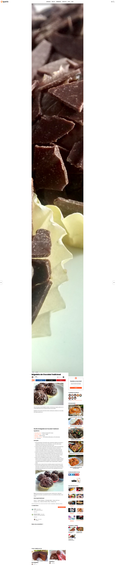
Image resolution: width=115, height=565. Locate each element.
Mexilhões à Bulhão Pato (76, 439)
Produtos (64, 1)
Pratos (53, 1)
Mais (72, 1)
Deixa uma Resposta (62, 507)
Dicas (69, 1)
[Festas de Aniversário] (71, 518)
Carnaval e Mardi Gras (80, 513)
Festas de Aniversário (72, 521)
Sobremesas (58, 1)
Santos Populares (80, 505)
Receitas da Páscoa (72, 498)
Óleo (35, 438)
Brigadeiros (51, 561)
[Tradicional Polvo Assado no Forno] (75, 446)
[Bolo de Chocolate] (1, 282)
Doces (56, 559)
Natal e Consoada (80, 492)
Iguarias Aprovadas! (71, 492)
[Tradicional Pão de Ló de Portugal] (75, 410)
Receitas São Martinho (72, 506)
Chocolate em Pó (38, 432)
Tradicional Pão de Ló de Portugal (76, 417)
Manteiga (36, 435)
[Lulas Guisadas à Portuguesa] (75, 421)
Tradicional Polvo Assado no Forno (76, 453)
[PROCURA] (113, 2)
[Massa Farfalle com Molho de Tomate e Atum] (75, 460)
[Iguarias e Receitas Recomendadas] (71, 489)
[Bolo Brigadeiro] (40, 555)
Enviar (76, 387)
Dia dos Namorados (79, 520)
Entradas (48, 1)
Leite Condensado (38, 434)
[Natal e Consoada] (79, 489)
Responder (35, 511)
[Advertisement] (49, 420)
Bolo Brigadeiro (35, 562)
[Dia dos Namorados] (79, 518)
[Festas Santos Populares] (79, 503)
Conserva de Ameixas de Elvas (71, 540)
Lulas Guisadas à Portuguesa (76, 426)
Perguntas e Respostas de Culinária (77, 400)
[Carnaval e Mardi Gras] (79, 510)
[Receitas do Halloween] (71, 510)
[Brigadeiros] (57, 555)
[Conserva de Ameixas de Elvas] (71, 536)
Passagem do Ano (80, 498)
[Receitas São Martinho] (71, 503)
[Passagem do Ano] (79, 496)
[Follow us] (111, 2)
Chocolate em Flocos (36, 503)
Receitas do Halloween (72, 513)
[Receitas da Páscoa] (71, 496)
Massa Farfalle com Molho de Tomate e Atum (76, 468)
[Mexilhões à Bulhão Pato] (75, 433)
